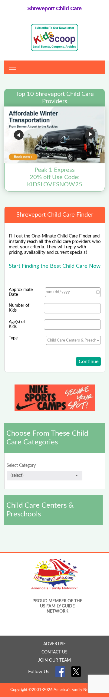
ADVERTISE (54, 644)
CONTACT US (54, 652)
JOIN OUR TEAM (54, 660)
